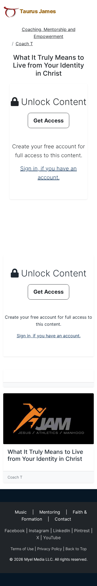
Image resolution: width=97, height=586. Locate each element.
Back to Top (76, 548)
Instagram (39, 530)
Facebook (15, 530)
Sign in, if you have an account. (49, 335)
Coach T (24, 43)
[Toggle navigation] (86, 11)
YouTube (52, 537)
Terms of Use (22, 548)
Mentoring (49, 512)
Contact (63, 519)
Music (21, 512)
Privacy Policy (49, 548)
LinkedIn (61, 530)
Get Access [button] (48, 120)
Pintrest (82, 530)
